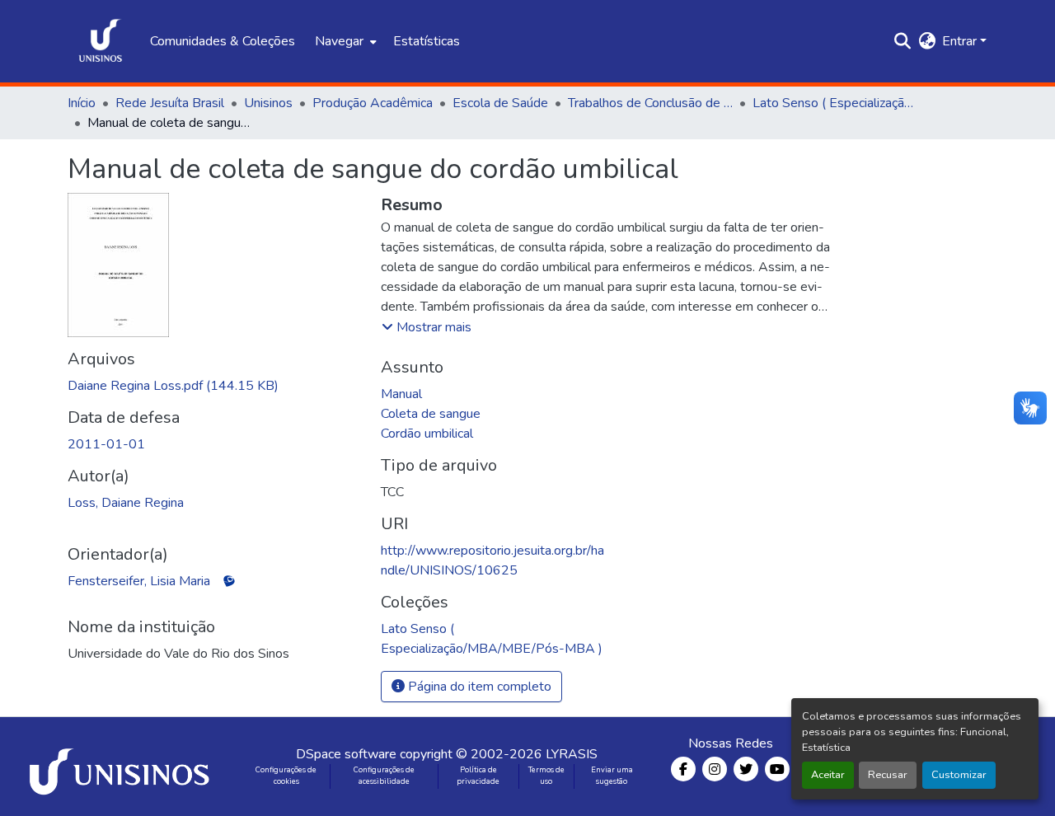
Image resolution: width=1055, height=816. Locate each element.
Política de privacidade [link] (478, 775)
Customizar (959, 774)
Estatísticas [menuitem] (426, 41)
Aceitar (828, 774)
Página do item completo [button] (478, 687)
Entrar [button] (961, 41)
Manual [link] (401, 394)
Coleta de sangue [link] (431, 414)
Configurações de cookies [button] (286, 775)
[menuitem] (344, 41)
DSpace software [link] (346, 754)
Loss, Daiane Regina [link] (126, 503)
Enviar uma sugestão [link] (612, 775)
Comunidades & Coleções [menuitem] (222, 41)
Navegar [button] (339, 41)
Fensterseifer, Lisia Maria (139, 581)
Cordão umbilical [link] (427, 433)
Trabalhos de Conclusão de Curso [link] (650, 103)
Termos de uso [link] (546, 775)
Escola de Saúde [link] (500, 103)
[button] (101, 41)
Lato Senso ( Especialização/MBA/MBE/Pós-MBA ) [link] (835, 103)
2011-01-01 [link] (106, 444)
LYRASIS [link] (572, 754)
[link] (214, 386)
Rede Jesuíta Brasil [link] (169, 103)
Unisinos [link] (268, 103)
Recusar (887, 774)
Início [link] (82, 103)
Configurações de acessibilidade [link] (384, 775)
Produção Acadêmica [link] (372, 103)
